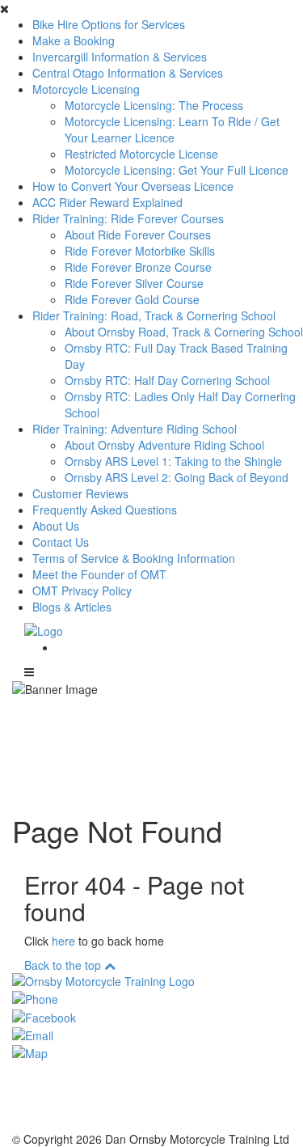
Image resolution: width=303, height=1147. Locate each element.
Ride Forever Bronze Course (138, 267)
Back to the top (64, 965)
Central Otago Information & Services (127, 73)
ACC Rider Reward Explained (107, 202)
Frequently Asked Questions (104, 510)
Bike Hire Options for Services (108, 24)
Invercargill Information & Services (119, 57)
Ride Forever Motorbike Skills (140, 251)
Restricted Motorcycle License (141, 154)
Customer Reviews (80, 493)
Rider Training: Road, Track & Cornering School (154, 315)
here (63, 941)
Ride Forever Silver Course (134, 283)
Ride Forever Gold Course (132, 299)
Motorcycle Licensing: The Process (154, 105)
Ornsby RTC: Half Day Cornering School (167, 380)
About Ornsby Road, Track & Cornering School (184, 332)
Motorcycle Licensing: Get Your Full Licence (176, 170)
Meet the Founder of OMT (99, 574)
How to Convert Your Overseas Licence (133, 186)
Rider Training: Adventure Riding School (134, 429)
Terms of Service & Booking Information (133, 558)
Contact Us (60, 542)
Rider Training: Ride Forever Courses (128, 218)
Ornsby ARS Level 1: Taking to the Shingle (173, 461)
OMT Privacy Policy (82, 590)
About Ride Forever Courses (138, 234)
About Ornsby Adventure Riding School (164, 445)
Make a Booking (73, 40)
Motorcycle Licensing (86, 89)
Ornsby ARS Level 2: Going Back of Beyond (176, 477)
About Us (55, 526)
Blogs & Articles (72, 607)
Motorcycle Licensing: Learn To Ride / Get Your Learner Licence (172, 129)
